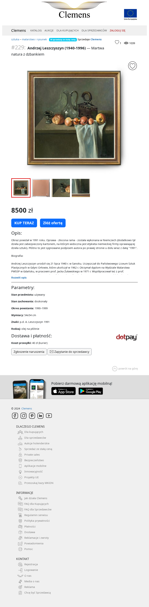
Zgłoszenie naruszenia (29, 352)
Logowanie (31, 570)
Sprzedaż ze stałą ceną (38, 449)
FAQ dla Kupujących (36, 504)
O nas (27, 575)
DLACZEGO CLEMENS (30, 427)
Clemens (18, 30)
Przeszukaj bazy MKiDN (38, 483)
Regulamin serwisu (36, 515)
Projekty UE (31, 477)
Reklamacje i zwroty (36, 537)
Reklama (29, 587)
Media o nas (31, 581)
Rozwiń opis (19, 277)
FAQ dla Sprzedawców (37, 509)
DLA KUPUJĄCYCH (68, 30)
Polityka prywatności (37, 520)
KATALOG (36, 30)
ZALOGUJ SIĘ (117, 30)
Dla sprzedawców (35, 437)
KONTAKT (22, 559)
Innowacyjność (33, 471)
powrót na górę (128, 368)
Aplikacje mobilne (35, 466)
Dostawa (29, 532)
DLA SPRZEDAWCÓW (94, 30)
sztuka (15, 39)
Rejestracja (31, 564)
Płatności (30, 526)
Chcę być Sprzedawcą (37, 592)
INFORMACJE (24, 493)
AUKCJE (49, 30)
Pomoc (28, 549)
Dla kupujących (33, 432)
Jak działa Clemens (35, 498)
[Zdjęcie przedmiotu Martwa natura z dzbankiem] (74, 118)
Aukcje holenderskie (36, 443)
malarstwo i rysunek (34, 39)
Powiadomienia (33, 543)
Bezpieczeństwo (34, 460)
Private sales (32, 454)
